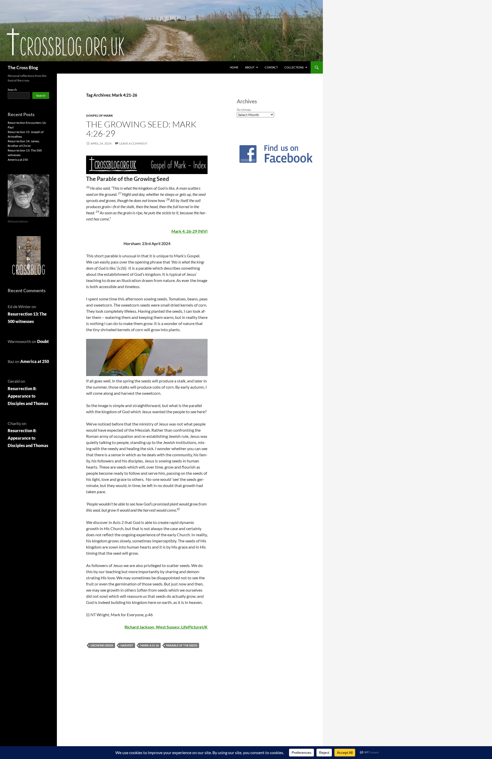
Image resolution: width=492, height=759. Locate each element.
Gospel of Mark (99, 115)
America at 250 (18, 159)
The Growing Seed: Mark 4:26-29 (141, 129)
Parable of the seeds (181, 645)
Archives (244, 109)
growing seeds (101, 645)
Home (234, 67)
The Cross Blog (23, 67)
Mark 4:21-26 (149, 645)
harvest (126, 645)
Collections (294, 67)
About (249, 67)
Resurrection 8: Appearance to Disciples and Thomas (28, 396)
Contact (271, 67)
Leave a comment (133, 143)
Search (12, 90)
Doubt (43, 341)
